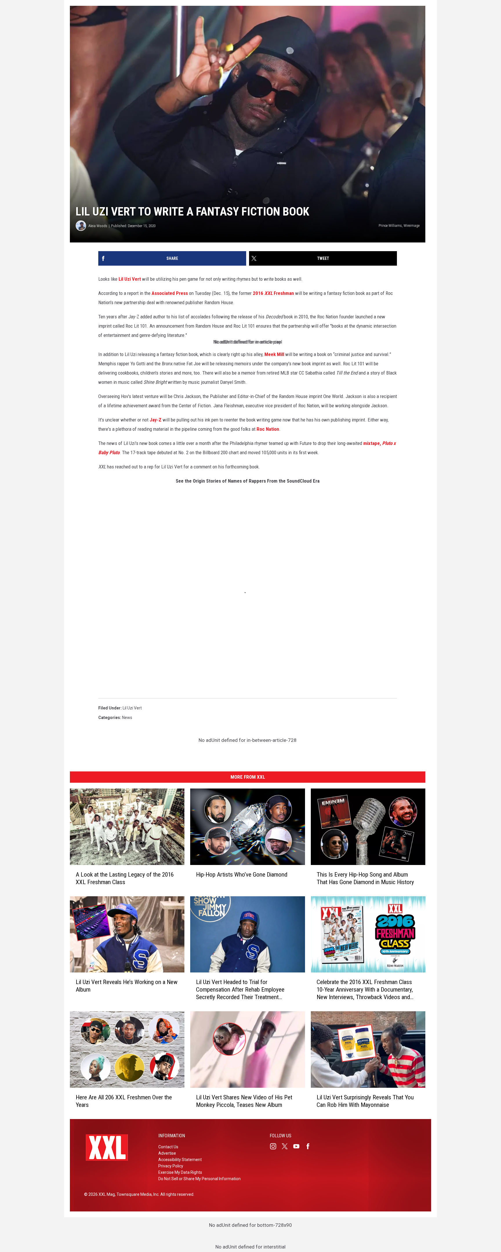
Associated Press (170, 293)
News (127, 717)
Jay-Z (155, 420)
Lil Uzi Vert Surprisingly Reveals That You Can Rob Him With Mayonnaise (365, 1101)
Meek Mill (274, 354)
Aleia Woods (97, 226)
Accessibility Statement (180, 1159)
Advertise (167, 1153)
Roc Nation (268, 429)
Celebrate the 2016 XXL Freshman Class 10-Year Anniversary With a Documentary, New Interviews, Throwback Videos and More (365, 990)
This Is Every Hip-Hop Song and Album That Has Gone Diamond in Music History (365, 878)
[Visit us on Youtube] (298, 1146)
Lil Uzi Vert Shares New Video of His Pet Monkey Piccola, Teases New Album (244, 1101)
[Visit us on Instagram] (275, 1146)
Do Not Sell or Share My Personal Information (199, 1178)
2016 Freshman (273, 293)
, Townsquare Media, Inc (137, 1194)
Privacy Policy (170, 1166)
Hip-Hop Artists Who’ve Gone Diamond (241, 874)
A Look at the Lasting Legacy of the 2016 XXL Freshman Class (125, 878)
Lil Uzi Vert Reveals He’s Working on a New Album (126, 986)
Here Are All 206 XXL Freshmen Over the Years (124, 1101)
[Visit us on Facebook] (310, 1146)
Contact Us (168, 1147)
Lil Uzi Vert (130, 279)
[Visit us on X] (287, 1146)
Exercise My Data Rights (180, 1172)
